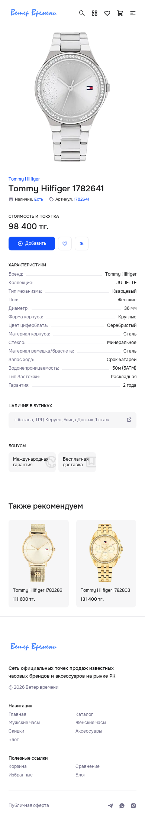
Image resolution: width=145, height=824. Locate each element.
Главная (17, 714)
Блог (14, 740)
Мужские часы (24, 723)
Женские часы (90, 723)
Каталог (84, 714)
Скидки (16, 731)
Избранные (21, 775)
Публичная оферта (29, 805)
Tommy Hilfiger (24, 179)
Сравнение (87, 766)
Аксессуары (88, 731)
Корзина (18, 766)
